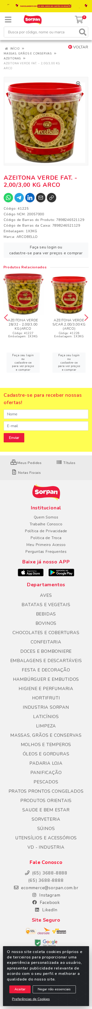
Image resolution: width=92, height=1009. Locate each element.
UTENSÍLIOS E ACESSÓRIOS (46, 838)
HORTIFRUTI (46, 698)
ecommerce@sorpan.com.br (49, 888)
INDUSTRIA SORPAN (46, 707)
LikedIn (49, 910)
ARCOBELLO (27, 236)
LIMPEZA (46, 726)
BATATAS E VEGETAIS (46, 605)
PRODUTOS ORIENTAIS (46, 801)
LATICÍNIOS (46, 717)
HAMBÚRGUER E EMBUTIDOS (46, 679)
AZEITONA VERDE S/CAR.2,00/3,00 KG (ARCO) (69, 324)
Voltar (80, 47)
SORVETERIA (46, 819)
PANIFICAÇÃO (46, 773)
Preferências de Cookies (31, 999)
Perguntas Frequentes (46, 551)
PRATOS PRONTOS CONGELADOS (46, 791)
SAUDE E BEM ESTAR (46, 810)
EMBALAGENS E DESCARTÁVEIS (46, 661)
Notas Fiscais (29, 472)
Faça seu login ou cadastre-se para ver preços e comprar (46, 250)
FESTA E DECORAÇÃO (46, 670)
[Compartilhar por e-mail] (40, 197)
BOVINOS (46, 623)
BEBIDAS (46, 614)
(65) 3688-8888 (46, 880)
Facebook (49, 902)
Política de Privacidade (46, 531)
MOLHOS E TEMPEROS (46, 745)
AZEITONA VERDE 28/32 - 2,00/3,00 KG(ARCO (23, 324)
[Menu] (8, 19)
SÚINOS (46, 829)
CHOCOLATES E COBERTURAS (46, 633)
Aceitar (20, 989)
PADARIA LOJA (46, 763)
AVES (46, 595)
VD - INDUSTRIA (45, 847)
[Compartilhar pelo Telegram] (19, 197)
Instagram (49, 895)
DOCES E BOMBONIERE (46, 651)
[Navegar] (5, 317)
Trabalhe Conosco (46, 524)
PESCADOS (46, 782)
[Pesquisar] (83, 32)
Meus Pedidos (29, 463)
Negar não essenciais (54, 989)
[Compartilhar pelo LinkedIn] (30, 197)
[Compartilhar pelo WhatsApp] (8, 197)
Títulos (69, 463)
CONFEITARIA (46, 642)
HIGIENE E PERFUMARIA (46, 689)
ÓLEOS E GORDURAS (46, 754)
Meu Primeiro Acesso (46, 544)
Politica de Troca (46, 537)
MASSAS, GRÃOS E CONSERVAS (46, 735)
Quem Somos (46, 517)
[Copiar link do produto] (51, 197)
